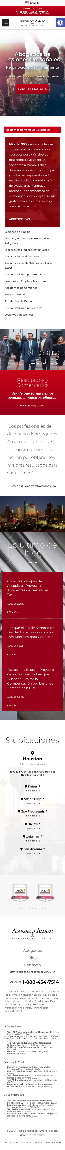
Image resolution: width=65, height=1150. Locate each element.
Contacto (32, 965)
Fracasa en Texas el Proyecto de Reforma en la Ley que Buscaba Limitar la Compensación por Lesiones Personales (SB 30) (30, 679)
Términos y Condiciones (18, 1142)
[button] (60, 22)
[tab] (32, 130)
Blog (32, 958)
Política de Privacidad (48, 1142)
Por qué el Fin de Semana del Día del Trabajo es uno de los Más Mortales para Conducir (31, 632)
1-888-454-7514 (41, 982)
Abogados (32, 950)
